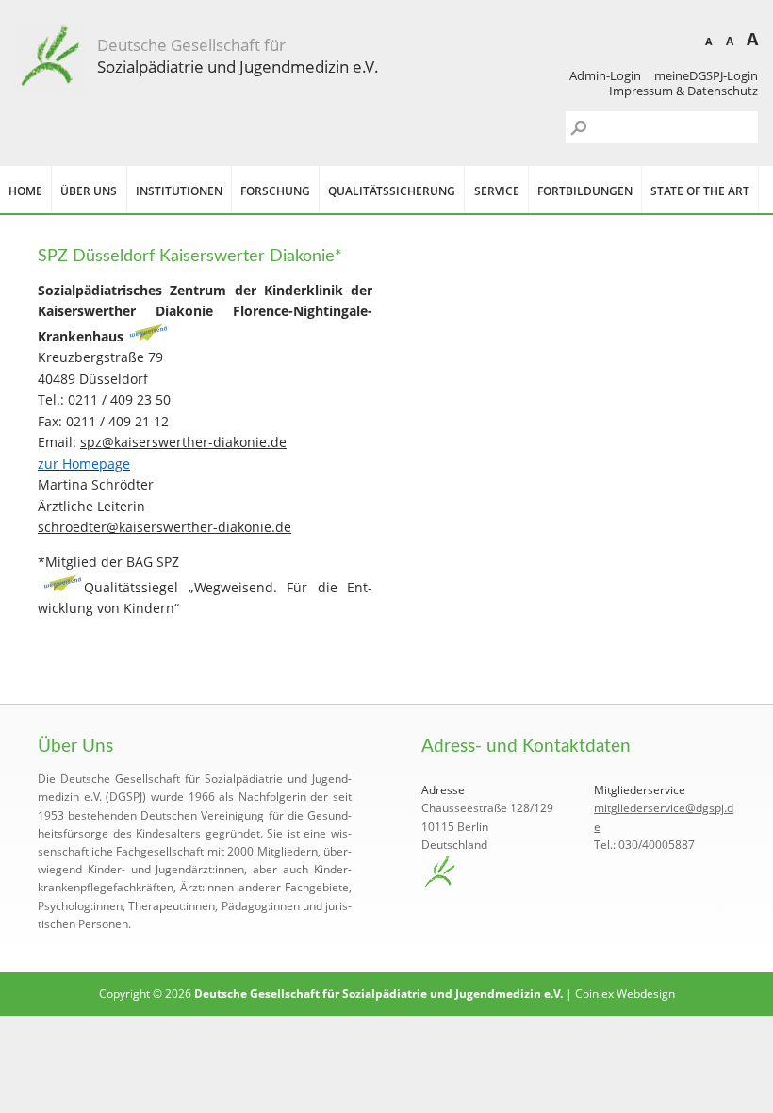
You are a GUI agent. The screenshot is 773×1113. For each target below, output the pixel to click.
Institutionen (179, 191)
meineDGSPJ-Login (706, 75)
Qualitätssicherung (391, 191)
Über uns (88, 191)
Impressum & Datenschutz (683, 90)
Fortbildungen (585, 191)
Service (496, 191)
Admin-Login (605, 75)
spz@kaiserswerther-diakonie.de (183, 442)
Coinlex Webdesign (625, 994)
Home (25, 191)
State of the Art (699, 191)
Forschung (275, 191)
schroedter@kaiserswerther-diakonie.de (164, 527)
